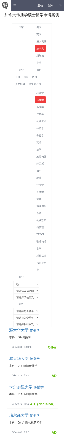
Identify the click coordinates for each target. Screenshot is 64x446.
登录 (51, 5)
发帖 (40, 5)
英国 (38, 34)
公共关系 (41, 121)
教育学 (40, 135)
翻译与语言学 (41, 245)
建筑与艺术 (35, 84)
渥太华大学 (24, 330)
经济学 (40, 128)
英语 (38, 142)
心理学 (40, 92)
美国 (38, 27)
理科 (26, 77)
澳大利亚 (41, 41)
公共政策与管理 (41, 223)
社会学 (40, 184)
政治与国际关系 (41, 160)
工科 (17, 77)
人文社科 (20, 84)
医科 (34, 77)
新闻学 (40, 107)
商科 (38, 69)
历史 (38, 170)
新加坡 (40, 55)
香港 (38, 62)
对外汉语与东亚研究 (41, 262)
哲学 (38, 199)
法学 (38, 149)
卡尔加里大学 (26, 386)
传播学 (40, 100)
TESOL (40, 234)
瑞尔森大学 (24, 415)
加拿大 (40, 48)
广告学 (40, 114)
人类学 (40, 192)
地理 (38, 177)
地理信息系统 (41, 209)
